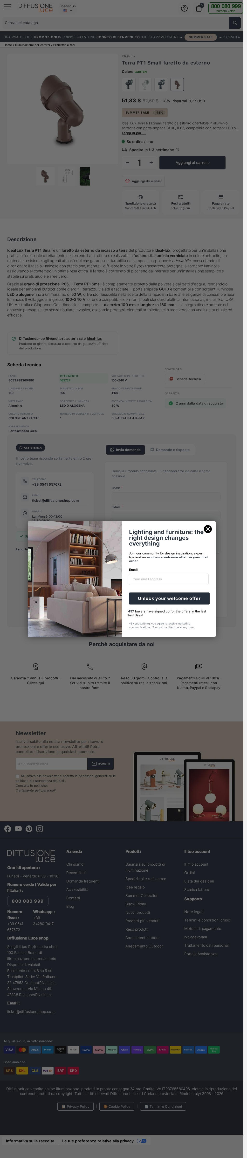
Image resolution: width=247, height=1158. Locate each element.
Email (133, 570)
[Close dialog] (208, 529)
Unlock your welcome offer (169, 598)
